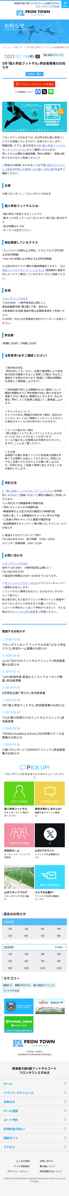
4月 (59, 928)
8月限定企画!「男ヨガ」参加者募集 (23, 693)
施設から (7, 985)
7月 (42, 935)
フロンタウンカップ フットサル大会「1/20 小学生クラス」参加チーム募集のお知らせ (34, 646)
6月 (26, 935)
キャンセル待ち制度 (23, 612)
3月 (42, 928)
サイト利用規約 (22, 1166)
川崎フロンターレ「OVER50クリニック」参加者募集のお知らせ (33, 751)
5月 (10, 935)
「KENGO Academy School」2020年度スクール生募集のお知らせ (33, 735)
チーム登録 (11, 1111)
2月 (26, 928)
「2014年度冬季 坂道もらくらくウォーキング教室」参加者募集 (32, 678)
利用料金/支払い (14, 1129)
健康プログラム (23, 985)
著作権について (47, 1166)
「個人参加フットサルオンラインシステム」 (34, 268)
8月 (59, 935)
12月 (58, 968)
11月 (42, 968)
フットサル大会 (11, 990)
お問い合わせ (46, 1160)
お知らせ (17, 47)
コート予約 (11, 1120)
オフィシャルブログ (16, 583)
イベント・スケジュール (19, 1092)
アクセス (9, 1147)
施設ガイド (11, 1138)
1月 (10, 928)
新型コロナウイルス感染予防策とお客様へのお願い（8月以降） (33, 167)
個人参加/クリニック (53, 54)
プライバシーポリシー (18, 1171)
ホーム (6, 47)
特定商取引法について (51, 1171)
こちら (18, 443)
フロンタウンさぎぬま (15, 298)
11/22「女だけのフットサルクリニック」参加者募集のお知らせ (33, 662)
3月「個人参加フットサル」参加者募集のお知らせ (33, 705)
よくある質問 (23, 1160)
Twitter (33, 583)
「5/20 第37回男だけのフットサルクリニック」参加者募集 (33, 719)
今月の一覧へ (34, 74)
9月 (10, 968)
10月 (26, 968)
